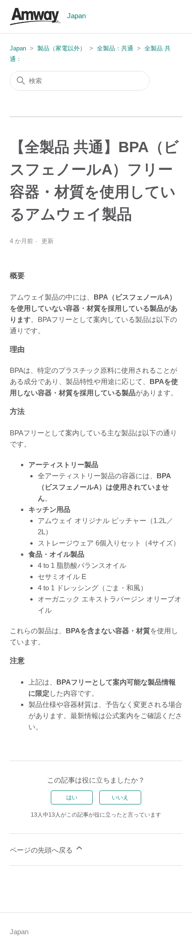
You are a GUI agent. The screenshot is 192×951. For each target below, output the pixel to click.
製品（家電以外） (61, 48)
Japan (18, 48)
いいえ (120, 797)
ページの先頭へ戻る (42, 850)
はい (71, 797)
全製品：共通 (115, 48)
